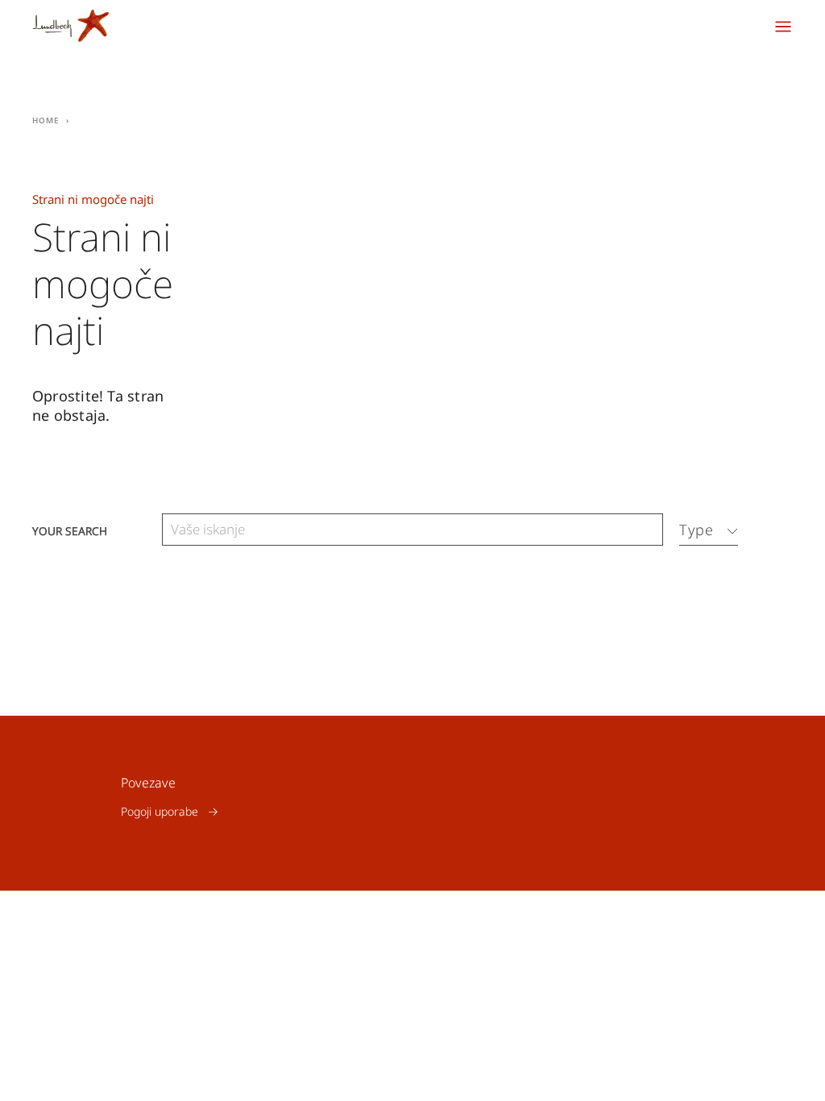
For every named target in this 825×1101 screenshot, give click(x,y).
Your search (69, 530)
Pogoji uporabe (159, 811)
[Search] (647, 530)
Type (696, 529)
